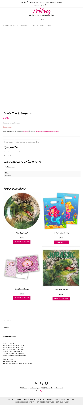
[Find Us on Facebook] (27, 2)
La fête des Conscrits (37, 399)
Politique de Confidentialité (45, 402)
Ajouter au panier (22, 242)
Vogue (41, 391)
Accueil (5, 26)
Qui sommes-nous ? (51, 399)
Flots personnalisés (62, 402)
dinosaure (50, 131)
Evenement (12, 26)
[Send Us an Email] (22, 2)
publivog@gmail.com (10, 361)
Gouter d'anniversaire (24, 26)
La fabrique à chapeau (22, 399)
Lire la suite (61, 242)
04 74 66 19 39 (9, 359)
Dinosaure (35, 26)
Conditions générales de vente (24, 402)
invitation (56, 131)
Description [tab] (8, 142)
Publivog (41, 10)
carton (45, 131)
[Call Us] (25, 2)
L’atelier (10, 399)
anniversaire (39, 131)
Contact (62, 399)
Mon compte (71, 399)
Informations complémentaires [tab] (27, 142)
